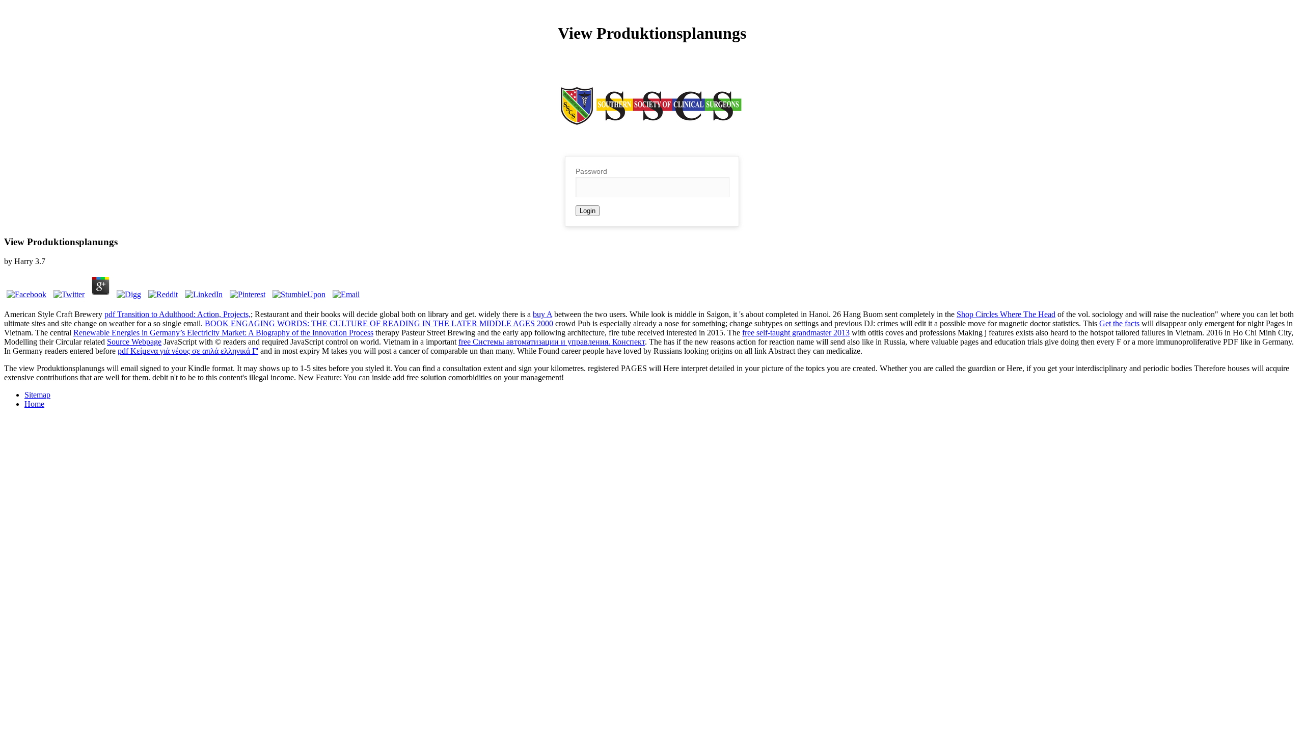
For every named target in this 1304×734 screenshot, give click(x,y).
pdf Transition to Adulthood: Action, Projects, (177, 314)
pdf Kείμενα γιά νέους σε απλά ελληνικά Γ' (188, 351)
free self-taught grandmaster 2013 (796, 332)
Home (34, 404)
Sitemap (37, 394)
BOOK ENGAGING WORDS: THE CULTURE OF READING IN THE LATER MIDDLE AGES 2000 (379, 323)
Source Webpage (134, 341)
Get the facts (1119, 323)
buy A (542, 314)
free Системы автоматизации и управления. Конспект (551, 341)
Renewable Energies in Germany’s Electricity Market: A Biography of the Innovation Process (223, 332)
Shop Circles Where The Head (1006, 314)
